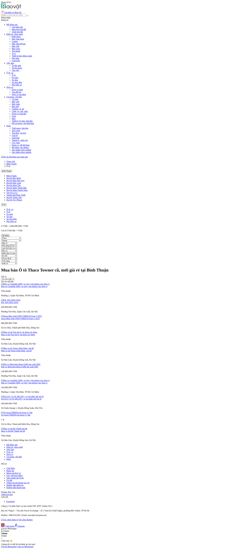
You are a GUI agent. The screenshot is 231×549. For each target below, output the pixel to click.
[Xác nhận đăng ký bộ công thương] (17, 520)
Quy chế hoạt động (14, 475)
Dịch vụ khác (17, 90)
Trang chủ (10, 161)
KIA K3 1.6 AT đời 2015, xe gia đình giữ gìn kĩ (21, 399)
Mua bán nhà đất (19, 29)
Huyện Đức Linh (13, 183)
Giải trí (15, 135)
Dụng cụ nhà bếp (19, 114)
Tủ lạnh (15, 99)
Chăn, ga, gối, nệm (20, 111)
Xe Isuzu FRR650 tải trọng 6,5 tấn (15, 415)
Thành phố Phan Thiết (15, 195)
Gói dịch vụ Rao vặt (12, 12)
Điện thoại (16, 36)
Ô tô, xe (9, 209)
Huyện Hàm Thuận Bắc (16, 188)
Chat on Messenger (25, 547)
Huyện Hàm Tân (13, 185)
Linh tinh (16, 138)
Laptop (15, 41)
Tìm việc (15, 70)
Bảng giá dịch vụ (13, 473)
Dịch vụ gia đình (19, 94)
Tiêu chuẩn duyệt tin (15, 478)
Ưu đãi (9, 480)
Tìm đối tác (16, 92)
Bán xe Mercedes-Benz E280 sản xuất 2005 (19, 367)
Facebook (10, 501)
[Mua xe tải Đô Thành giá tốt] (14, 429)
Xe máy (15, 77)
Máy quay (16, 49)
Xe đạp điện (17, 82)
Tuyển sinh (16, 65)
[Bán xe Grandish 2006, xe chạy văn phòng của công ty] (25, 284)
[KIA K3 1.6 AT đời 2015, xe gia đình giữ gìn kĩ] (22, 396)
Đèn (13, 118)
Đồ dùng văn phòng (20, 147)
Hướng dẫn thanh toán (15, 487)
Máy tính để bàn (19, 44)
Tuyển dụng (17, 68)
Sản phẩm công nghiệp (21, 150)
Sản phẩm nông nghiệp (21, 152)
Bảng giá (10, 471)
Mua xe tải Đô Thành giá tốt (13, 431)
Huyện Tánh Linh (14, 197)
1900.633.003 (7, 494)
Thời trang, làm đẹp (20, 128)
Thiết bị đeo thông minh (22, 56)
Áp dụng (5, 235)
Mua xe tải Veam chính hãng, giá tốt (16, 351)
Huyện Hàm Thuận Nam (17, 190)
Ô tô (14, 75)
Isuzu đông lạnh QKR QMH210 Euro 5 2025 (20, 318)
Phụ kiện (15, 58)
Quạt (14, 116)
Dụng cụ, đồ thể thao (21, 145)
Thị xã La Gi (11, 193)
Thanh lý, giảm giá (20, 140)
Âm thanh (16, 51)
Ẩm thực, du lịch (19, 133)
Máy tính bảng (18, 39)
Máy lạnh (16, 104)
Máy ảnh (15, 46)
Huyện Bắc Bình (13, 178)
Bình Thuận (11, 164)
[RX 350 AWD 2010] (10, 300)
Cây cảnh (16, 143)
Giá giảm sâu (17, 27)
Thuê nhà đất (17, 32)
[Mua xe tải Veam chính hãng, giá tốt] (17, 348)
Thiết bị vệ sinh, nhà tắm (22, 121)
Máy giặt (15, 102)
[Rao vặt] (11, 9)
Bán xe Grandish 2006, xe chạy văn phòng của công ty (24, 286)
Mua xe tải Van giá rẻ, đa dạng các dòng (18, 334)
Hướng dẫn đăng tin (14, 485)
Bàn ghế (15, 106)
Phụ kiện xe (17, 85)
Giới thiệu (10, 468)
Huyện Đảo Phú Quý (15, 180)
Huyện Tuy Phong (14, 200)
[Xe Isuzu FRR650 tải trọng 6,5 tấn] (16, 412)
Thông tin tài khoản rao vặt (17, 483)
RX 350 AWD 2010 (9, 302)
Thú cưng (16, 131)
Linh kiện (16, 61)
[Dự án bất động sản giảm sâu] (14, 157)
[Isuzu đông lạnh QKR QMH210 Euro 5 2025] (21, 316)
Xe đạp (15, 80)
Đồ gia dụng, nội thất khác (23, 123)
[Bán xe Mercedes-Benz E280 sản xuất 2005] (20, 364)
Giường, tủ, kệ (18, 109)
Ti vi (14, 53)
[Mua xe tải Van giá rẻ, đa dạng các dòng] (19, 332)
